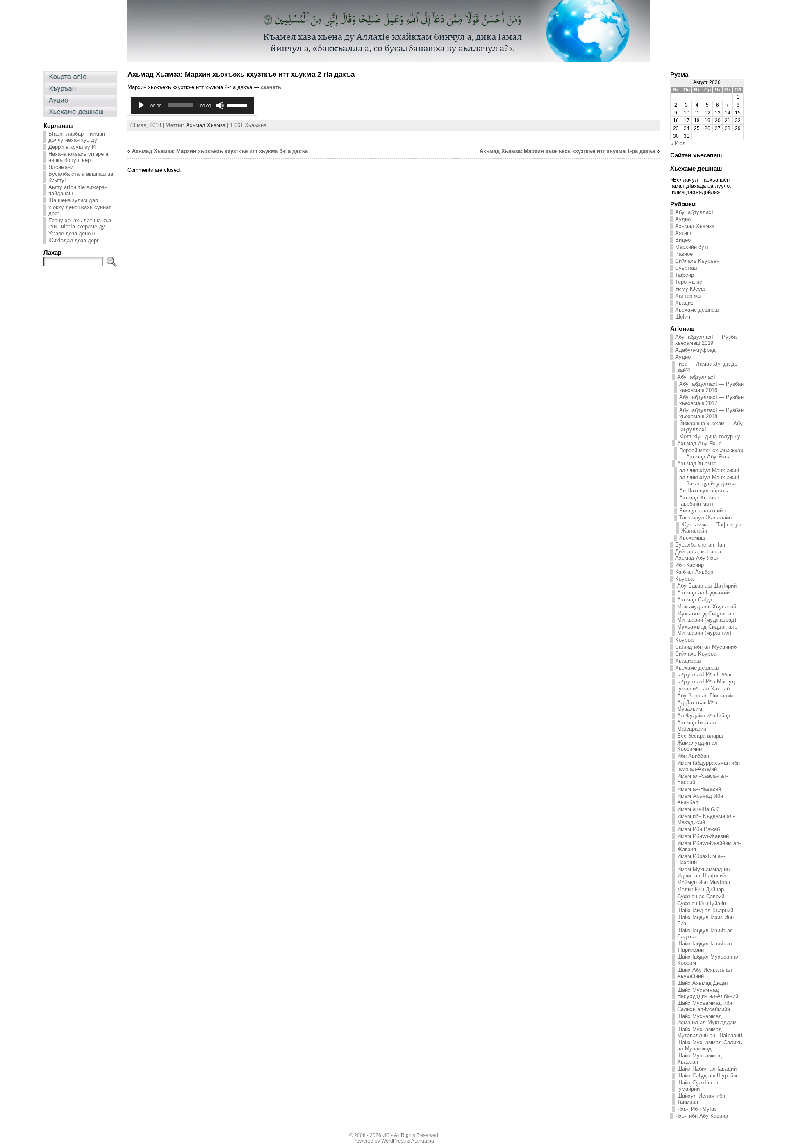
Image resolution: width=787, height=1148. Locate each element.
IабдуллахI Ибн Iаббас (705, 675)
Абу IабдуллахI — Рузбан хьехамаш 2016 (711, 387)
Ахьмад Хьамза (205, 125)
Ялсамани (60, 167)
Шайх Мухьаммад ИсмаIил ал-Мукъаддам (707, 1019)
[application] (192, 105)
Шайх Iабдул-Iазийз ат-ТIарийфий (705, 947)
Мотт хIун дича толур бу (709, 436)
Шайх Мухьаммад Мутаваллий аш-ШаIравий (709, 1032)
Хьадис (684, 303)
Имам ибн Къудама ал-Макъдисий (706, 819)
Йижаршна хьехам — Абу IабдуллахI (711, 426)
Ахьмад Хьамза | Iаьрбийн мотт (700, 500)
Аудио (683, 219)
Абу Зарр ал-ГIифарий (705, 695)
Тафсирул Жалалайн (705, 518)
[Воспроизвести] (141, 105)
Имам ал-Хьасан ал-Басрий (702, 779)
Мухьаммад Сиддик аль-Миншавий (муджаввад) (708, 616)
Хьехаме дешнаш (697, 310)
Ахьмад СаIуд (694, 600)
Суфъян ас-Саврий (700, 896)
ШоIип (682, 317)
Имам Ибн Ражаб (698, 829)
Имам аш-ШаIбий (698, 809)
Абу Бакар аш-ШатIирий (707, 586)
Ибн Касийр (689, 565)
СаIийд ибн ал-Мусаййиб (706, 647)
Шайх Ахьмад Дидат (702, 983)
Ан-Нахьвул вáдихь (703, 490)
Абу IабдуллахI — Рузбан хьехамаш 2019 (707, 340)
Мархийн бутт (692, 247)
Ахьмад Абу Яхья (699, 443)
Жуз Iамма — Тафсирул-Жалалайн (712, 528)
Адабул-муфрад (695, 350)
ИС (386, 1135)
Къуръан (685, 579)
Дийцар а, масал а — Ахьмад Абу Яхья (701, 555)
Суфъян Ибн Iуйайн (701, 903)
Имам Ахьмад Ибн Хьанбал (700, 799)
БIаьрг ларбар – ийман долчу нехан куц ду (76, 137)
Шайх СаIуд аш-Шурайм (707, 1076)
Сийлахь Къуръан (697, 261)
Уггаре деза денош (71, 233)
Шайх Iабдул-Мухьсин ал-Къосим (709, 960)
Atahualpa (422, 1141)
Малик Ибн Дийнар (700, 889)
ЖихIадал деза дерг (73, 240)
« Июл (678, 143)
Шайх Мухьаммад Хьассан (699, 1058)
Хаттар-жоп (689, 296)
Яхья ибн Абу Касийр (701, 1116)
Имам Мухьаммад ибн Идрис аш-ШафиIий (704, 872)
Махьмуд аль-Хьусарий (706, 607)
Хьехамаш (692, 538)
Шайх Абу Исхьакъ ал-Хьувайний (705, 973)
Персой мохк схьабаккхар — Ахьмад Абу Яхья (711, 453)
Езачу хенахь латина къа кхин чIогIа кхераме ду (79, 223)
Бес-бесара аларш (700, 736)
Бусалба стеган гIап (700, 545)
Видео (683, 240)
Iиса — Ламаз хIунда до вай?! (707, 367)
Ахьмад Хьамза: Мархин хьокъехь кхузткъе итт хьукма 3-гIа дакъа (220, 151)
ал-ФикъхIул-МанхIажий (709, 470)
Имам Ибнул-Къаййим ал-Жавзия (709, 846)
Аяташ (683, 233)
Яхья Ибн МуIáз (696, 1109)
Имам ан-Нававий (699, 789)
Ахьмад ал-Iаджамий (703, 593)
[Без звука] (220, 105)
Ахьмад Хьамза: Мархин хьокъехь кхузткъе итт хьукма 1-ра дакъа (567, 151)
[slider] (238, 104)
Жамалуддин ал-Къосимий (698, 746)
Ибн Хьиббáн (693, 756)
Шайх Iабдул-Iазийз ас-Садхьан (706, 933)
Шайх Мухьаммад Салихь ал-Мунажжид (709, 1045)
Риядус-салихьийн (702, 511)
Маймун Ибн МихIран (703, 882)
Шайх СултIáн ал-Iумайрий (699, 1086)
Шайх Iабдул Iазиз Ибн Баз (705, 920)
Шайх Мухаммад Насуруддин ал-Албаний (707, 993)
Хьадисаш (688, 661)
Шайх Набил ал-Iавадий (707, 1069)
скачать (271, 87)
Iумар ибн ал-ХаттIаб (703, 689)
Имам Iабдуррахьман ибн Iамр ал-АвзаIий (708, 766)
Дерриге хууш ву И (72, 147)
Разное (684, 254)
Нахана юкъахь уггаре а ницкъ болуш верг (78, 157)
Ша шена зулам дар (73, 200)
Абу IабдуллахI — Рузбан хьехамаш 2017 (711, 400)
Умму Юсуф (690, 289)
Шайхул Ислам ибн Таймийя (701, 1099)
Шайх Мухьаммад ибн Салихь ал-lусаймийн (704, 1006)
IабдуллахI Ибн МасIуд (706, 682)
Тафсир (684, 275)
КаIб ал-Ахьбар (694, 572)
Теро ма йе (688, 282)
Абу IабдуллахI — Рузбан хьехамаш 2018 (711, 413)
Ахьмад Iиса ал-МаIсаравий (697, 726)
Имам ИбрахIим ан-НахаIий (701, 859)
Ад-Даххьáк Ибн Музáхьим (697, 705)
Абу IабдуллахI (694, 212)
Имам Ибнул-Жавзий (703, 836)
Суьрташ (686, 268)
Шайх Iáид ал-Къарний (705, 910)
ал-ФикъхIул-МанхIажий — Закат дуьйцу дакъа (709, 480)
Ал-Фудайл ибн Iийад (703, 716)
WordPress (393, 1141)
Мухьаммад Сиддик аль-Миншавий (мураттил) (708, 630)
